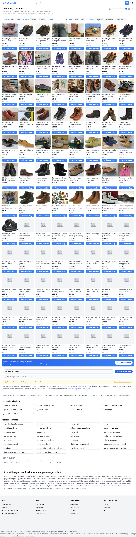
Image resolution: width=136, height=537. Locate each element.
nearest (76, 20)
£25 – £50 (14, 462)
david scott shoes (111, 428)
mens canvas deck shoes (13, 444)
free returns (109, 20)
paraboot (7, 448)
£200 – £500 (48, 462)
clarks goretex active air (80, 444)
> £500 (58, 462)
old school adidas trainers (14, 424)
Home (5, 14)
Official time (74, 513)
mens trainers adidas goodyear (49, 448)
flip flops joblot (84, 395)
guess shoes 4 (42, 409)
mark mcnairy (72, 395)
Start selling (40, 504)
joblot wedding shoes (45, 440)
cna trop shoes (76, 405)
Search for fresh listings (122, 382)
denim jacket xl (76, 409)
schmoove (41, 432)
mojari (106, 424)
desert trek (12, 395)
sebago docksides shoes (80, 428)
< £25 (5, 462)
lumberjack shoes (44, 428)
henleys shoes (9, 432)
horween (74, 440)
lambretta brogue (111, 395)
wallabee (52, 395)
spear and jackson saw (13, 409)
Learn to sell (40, 507)
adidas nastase (124, 395)
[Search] (127, 3)
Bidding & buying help (10, 513)
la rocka (40, 424)
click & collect (120, 20)
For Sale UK (9, 3)
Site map (73, 510)
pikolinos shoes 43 (77, 448)
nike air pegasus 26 (111, 440)
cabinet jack (108, 409)
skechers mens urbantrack (14, 452)
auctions (33, 20)
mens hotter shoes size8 (47, 452)
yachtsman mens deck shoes (115, 448)
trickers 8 (74, 432)
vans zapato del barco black (115, 444)
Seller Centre (40, 513)
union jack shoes (97, 395)
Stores (4, 516)
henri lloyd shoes (10, 428)
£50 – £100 (24, 462)
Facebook (107, 507)
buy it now (42, 20)
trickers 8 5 (74, 424)
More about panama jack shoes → (80, 389)
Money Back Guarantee (10, 510)
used (18, 20)
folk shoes (74, 436)
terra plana (8, 440)
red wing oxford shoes (113, 436)
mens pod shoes (43, 444)
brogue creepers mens (39, 395)
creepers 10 (61, 395)
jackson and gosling (12, 413)
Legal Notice (6, 507)
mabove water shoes (45, 405)
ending (83, 20)
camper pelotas (10, 436)
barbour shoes (43, 436)
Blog (105, 510)
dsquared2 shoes (23, 395)
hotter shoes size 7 (11, 405)
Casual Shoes (12, 14)
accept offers (99, 20)
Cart (3, 519)
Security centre (75, 507)
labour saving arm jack (113, 405)
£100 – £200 (36, 462)
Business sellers (41, 510)
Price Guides (6, 504)
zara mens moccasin (112, 432)
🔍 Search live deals (124, 371)
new (12, 20)
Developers (74, 504)
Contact (106, 504)
